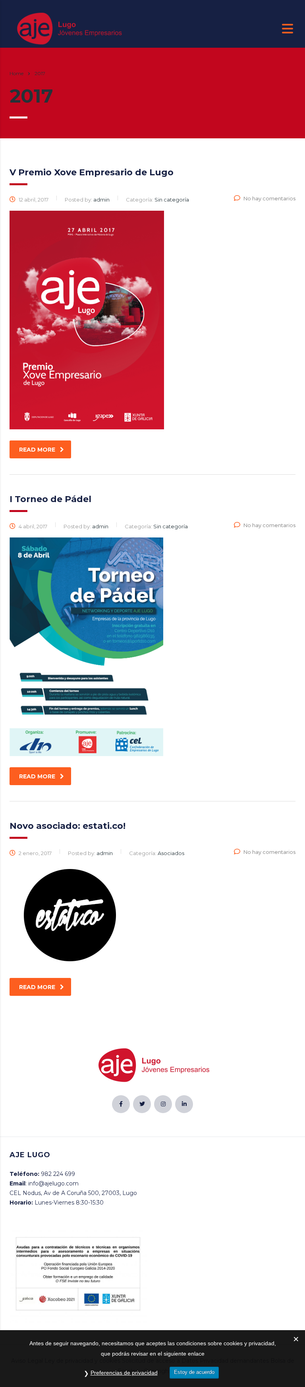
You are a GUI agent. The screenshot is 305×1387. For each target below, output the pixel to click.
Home (16, 73)
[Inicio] (68, 28)
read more (37, 449)
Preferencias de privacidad (124, 1373)
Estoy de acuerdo (194, 1372)
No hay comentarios (269, 198)
